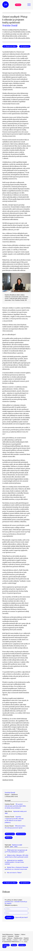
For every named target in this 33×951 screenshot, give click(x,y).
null (20, 940)
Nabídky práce (18, 938)
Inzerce (15, 940)
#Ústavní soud (10, 834)
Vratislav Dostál (9, 25)
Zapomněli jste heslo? (21, 917)
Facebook (6, 945)
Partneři (26, 940)
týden (11, 846)
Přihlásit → (9, 917)
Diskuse (10, 938)
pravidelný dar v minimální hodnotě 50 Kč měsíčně (16, 902)
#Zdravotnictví (21, 834)
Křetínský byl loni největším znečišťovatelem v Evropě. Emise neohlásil (14, 862)
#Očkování (9, 837)
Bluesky (9, 940)
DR (5, 4)
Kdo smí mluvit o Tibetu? (14, 872)
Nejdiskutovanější (17, 845)
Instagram (22, 945)
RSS (4, 947)
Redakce (17, 934)
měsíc (15, 846)
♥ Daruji (18, 5)
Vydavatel (10, 936)
